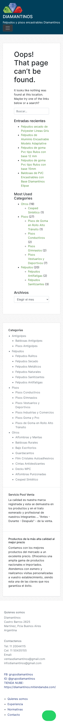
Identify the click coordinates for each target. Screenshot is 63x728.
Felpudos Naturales (28, 372)
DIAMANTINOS (18, 16)
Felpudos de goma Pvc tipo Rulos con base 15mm (33, 164)
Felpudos (27, 267)
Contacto (14, 714)
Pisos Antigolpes (26, 346)
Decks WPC (23, 469)
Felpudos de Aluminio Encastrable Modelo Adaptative (35, 139)
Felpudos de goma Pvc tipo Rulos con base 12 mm (33, 152)
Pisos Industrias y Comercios (34, 412)
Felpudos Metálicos (28, 366)
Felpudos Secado (26, 361)
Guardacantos (24, 453)
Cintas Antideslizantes (30, 463)
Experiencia (15, 704)
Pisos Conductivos (27, 392)
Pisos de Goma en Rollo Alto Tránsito (38, 225)
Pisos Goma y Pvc (27, 417)
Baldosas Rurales (26, 442)
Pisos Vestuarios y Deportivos (36, 259)
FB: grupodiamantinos (18, 674)
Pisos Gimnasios (26, 397)
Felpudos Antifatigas (29, 382)
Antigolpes (19, 336)
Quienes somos (18, 699)
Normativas (15, 709)
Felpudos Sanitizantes (29, 377)
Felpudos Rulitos (26, 356)
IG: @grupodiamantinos (19, 678)
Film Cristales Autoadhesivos (34, 458)
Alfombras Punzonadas (30, 474)
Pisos (24, 216)
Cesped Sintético (26, 479)
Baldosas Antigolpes (28, 340)
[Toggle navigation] (8, 27)
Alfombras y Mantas (28, 437)
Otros (24, 204)
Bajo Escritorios (25, 448)
